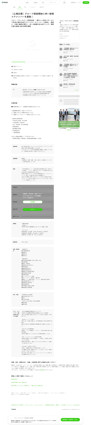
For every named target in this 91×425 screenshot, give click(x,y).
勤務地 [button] (36, 2)
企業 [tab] (14, 7)
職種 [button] (27, 2)
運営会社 (21, 405)
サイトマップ (69, 405)
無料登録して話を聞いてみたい (70, 419)
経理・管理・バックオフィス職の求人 (20, 385)
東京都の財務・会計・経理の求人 (19, 382)
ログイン (79, 2)
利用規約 (57, 405)
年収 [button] (43, 2)
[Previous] (13, 45)
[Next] (51, 45)
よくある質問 (63, 405)
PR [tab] (25, 7)
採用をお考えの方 (15, 405)
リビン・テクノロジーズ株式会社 (57, 393)
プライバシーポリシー (29, 405)
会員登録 (86, 2)
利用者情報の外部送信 (49, 405)
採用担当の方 (73, 2)
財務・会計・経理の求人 (37, 385)
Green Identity (76, 405)
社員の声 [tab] (42, 7)
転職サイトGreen (15, 393)
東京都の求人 (14, 379)
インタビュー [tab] (32, 7)
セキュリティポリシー (39, 405)
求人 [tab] (20, 7)
